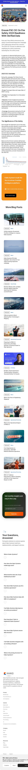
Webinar (5, 745)
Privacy (4, 754)
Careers (5, 736)
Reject (14, 765)
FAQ (4, 732)
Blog (4, 742)
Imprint (11, 754)
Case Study (5, 747)
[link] (7, 228)
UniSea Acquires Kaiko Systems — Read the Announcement (14, 2)
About (4, 730)
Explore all (5, 705)
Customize (6, 765)
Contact (5, 734)
